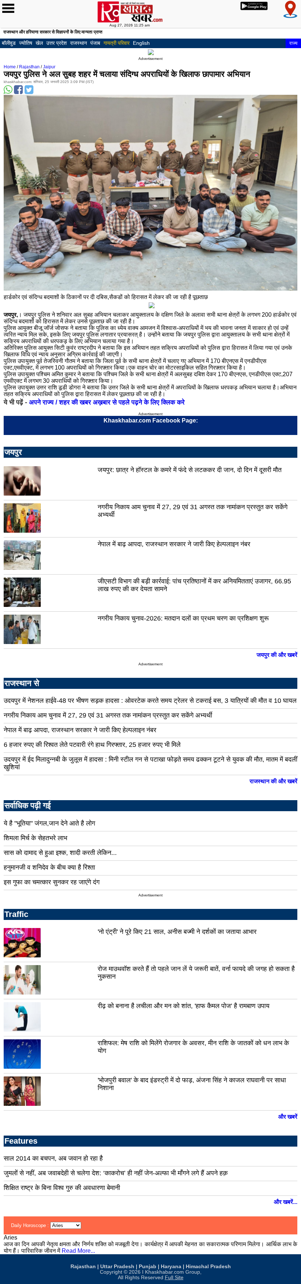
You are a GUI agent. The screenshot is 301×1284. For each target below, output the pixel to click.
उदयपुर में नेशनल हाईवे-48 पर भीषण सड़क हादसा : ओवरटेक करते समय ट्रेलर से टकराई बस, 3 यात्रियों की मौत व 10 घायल (150, 700)
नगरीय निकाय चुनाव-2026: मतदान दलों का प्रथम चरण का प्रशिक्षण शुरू (183, 618)
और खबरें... (285, 1202)
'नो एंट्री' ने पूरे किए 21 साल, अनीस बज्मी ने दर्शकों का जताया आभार (177, 931)
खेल (39, 43)
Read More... (78, 1251)
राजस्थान (78, 43)
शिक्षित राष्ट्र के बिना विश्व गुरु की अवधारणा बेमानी (62, 1187)
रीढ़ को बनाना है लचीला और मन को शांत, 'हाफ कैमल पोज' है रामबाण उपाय (183, 1006)
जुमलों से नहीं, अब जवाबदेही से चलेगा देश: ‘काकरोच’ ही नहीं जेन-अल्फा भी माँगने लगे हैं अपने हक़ (116, 1173)
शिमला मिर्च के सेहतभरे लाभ (35, 838)
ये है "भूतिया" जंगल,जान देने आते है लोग (49, 823)
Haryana (171, 1266)
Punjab (147, 1266)
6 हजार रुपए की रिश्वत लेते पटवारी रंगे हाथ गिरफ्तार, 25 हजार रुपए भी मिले (92, 744)
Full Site (174, 1277)
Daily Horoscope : (30, 1225)
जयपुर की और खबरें (277, 655)
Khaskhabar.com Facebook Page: (151, 420)
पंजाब (95, 43)
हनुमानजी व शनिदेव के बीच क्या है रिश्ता (49, 867)
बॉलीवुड (9, 43)
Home (10, 66)
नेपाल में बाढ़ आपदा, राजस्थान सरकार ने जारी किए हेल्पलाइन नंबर (174, 544)
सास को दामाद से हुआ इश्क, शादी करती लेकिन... (60, 852)
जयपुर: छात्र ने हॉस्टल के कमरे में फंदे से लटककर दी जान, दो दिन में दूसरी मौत (190, 470)
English (141, 43)
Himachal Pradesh (208, 1266)
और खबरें (287, 1117)
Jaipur (49, 66)
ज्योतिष (25, 43)
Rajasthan (29, 66)
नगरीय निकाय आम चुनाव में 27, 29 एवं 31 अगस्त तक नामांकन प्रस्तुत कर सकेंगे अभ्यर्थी (108, 715)
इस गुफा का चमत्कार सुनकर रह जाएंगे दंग (51, 882)
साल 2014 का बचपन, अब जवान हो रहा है (53, 1158)
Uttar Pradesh (117, 1266)
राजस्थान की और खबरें (273, 781)
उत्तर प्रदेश (56, 43)
